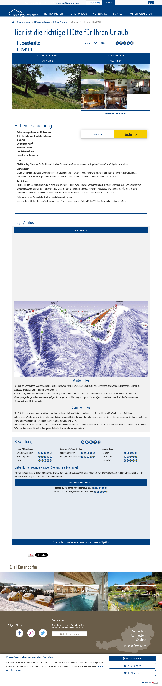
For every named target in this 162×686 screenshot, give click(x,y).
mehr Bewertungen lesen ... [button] (81, 482)
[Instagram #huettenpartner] (31, 633)
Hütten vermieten (140, 13)
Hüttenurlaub (78, 13)
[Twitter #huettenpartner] (43, 633)
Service (117, 13)
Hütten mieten (53, 13)
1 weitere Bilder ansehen (115, 113)
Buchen (129, 134)
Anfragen (98, 134)
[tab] (81, 230)
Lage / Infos (46, 61)
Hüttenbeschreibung (46, 55)
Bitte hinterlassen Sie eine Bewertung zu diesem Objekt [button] (80, 542)
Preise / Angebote (115, 55)
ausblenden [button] (80, 230)
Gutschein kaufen (69, 634)
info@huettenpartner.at (67, 2)
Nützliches (100, 13)
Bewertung (115, 61)
